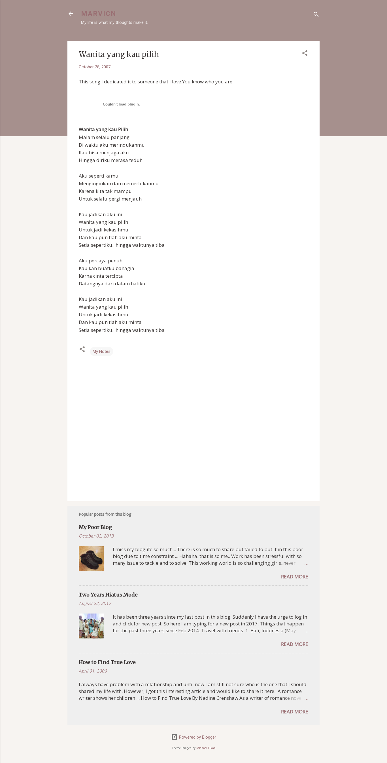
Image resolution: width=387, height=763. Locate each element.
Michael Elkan (206, 748)
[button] (304, 54)
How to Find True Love (107, 662)
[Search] (316, 15)
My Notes (101, 351)
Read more (294, 576)
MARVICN (98, 14)
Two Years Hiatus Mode (108, 594)
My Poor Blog (95, 527)
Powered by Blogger (197, 737)
